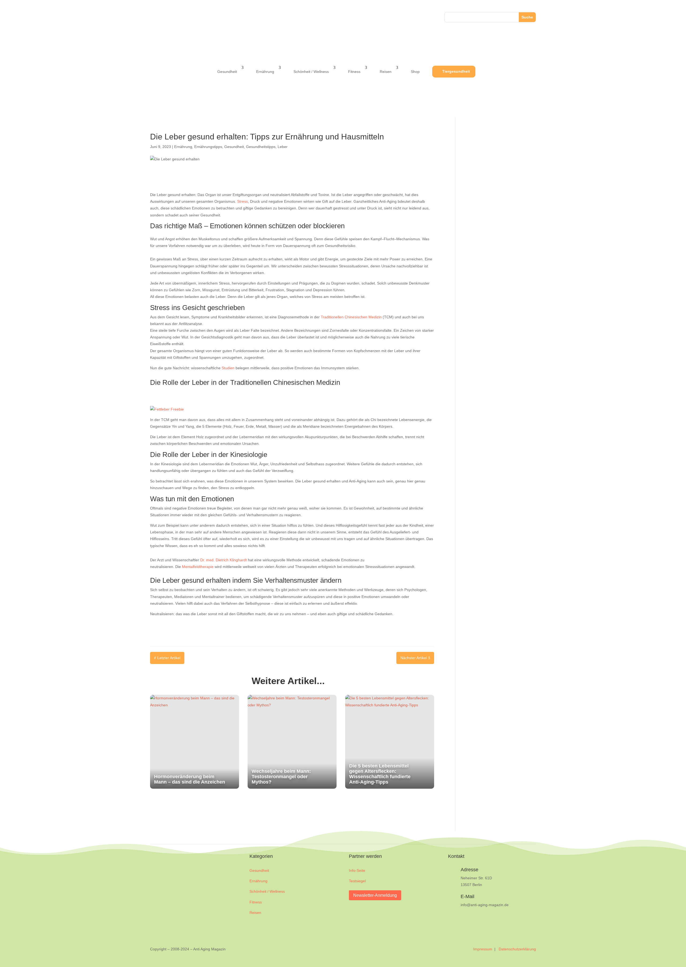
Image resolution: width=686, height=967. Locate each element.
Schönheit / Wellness (311, 71)
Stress (242, 201)
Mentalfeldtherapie (198, 566)
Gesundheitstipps (260, 147)
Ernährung (265, 71)
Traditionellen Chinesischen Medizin (351, 317)
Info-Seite (357, 870)
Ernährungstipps (208, 147)
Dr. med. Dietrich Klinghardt (223, 560)
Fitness (354, 71)
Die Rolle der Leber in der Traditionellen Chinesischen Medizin (245, 382)
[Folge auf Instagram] (165, 17)
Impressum (483, 949)
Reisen (386, 71)
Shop (415, 71)
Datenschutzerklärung (517, 949)
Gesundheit (227, 71)
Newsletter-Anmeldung (375, 895)
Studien (228, 368)
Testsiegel (357, 881)
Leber (283, 147)
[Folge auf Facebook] (154, 17)
